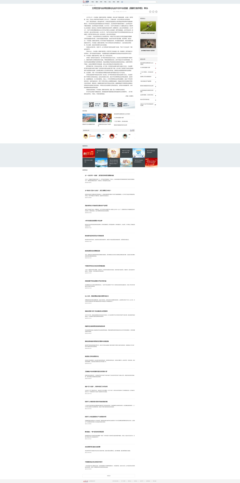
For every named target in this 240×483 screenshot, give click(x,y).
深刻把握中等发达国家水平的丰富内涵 (95, 281)
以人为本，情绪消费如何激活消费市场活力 (97, 296)
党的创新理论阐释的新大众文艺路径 (122, 113)
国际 (97, 1)
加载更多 (108, 475)
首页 (83, 5)
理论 (105, 1)
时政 (93, 1)
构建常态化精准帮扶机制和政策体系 (95, 326)
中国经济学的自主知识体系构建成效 (95, 266)
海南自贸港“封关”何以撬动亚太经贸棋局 (96, 311)
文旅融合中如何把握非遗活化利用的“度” (96, 371)
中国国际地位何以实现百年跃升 (93, 462)
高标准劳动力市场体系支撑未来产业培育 (96, 205)
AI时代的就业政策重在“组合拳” (94, 220)
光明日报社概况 (115, 481)
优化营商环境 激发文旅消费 (92, 447)
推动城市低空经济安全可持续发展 (94, 235)
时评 (101, 1)
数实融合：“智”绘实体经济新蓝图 (94, 431)
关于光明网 (123, 481)
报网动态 (129, 481)
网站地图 (154, 481)
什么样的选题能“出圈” (119, 117)
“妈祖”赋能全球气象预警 (145, 81)
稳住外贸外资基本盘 (144, 99)
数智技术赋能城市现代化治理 (120, 125)
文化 (110, 1)
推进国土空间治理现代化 (92, 356)
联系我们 (135, 481)
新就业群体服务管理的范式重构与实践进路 (97, 341)
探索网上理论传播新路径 (145, 76)
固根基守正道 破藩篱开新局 (88, 124)
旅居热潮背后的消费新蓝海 (92, 251)
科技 (114, 1)
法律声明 (141, 481)
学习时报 (117, 11)
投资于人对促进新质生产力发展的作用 (95, 416)
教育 (118, 1)
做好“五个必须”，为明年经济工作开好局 (96, 386)
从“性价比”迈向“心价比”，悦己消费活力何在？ (98, 190)
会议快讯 (91, 5)
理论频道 (86, 5)
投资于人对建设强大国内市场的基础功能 (96, 401)
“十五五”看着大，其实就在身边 (121, 121)
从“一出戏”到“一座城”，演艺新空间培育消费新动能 (99, 175)
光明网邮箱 (148, 481)
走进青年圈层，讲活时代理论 (146, 94)
